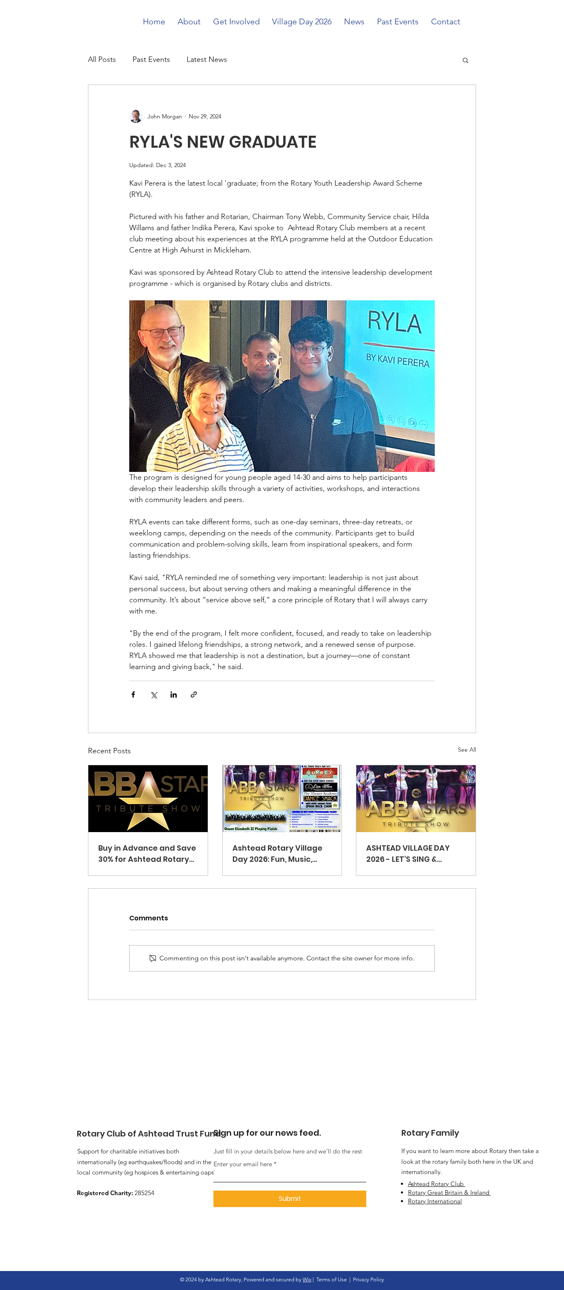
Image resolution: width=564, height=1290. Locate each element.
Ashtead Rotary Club (436, 1184)
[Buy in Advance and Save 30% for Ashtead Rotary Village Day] (148, 798)
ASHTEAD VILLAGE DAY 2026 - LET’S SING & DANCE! (408, 854)
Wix (307, 1279)
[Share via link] (194, 694)
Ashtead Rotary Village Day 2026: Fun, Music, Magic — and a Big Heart (279, 854)
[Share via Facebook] (133, 694)
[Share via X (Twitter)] (153, 694)
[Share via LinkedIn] (174, 694)
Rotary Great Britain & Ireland (449, 1192)
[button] (465, 60)
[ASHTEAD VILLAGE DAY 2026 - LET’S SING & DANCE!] (416, 798)
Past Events (151, 59)
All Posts (102, 59)
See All (467, 749)
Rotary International (435, 1201)
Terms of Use (331, 1279)
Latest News (207, 59)
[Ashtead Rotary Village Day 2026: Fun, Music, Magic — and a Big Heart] (282, 798)
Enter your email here (242, 1164)
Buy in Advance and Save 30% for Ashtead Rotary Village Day (147, 854)
